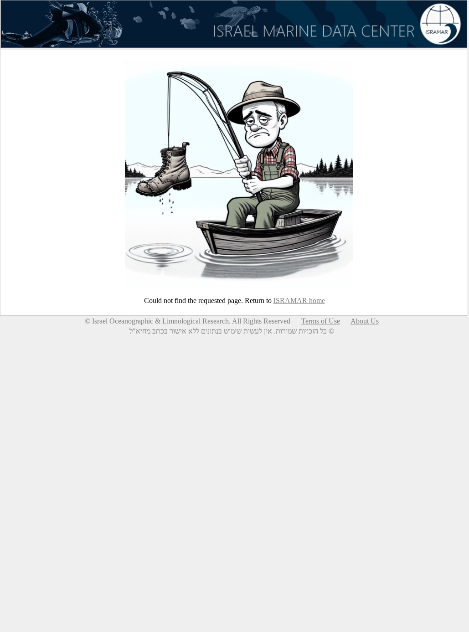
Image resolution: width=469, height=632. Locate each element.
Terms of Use (320, 321)
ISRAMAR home (299, 300)
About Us (364, 321)
